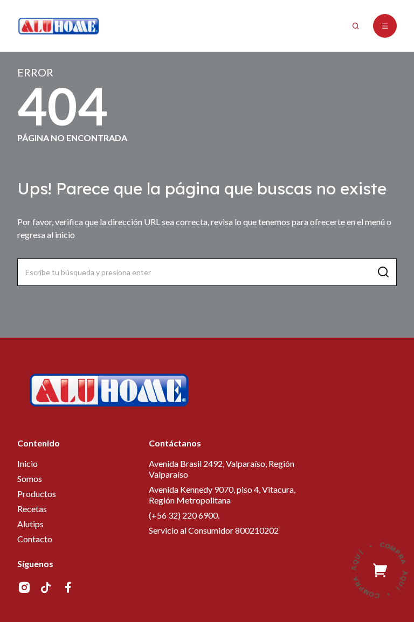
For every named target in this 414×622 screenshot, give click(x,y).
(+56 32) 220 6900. (184, 515)
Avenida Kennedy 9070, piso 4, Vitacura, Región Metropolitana (222, 494)
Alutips (30, 524)
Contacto (34, 539)
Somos (29, 478)
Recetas (32, 509)
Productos (36, 493)
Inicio (27, 463)
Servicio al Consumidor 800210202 (214, 530)
